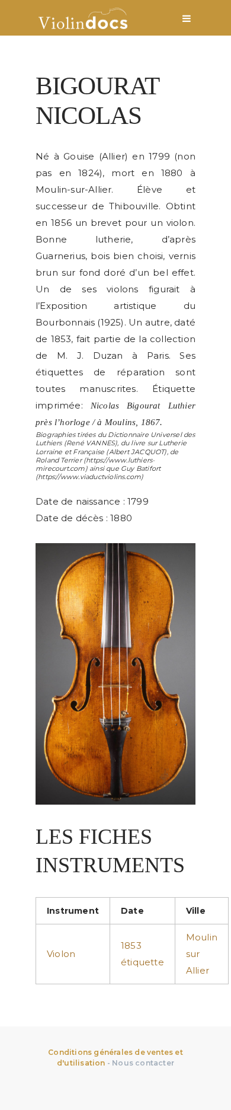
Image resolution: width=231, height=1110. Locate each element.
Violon (61, 953)
